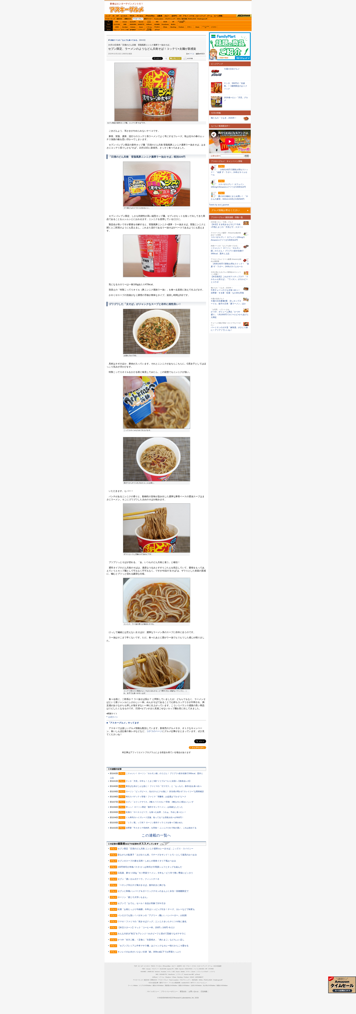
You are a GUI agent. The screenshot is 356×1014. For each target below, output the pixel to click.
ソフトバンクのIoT (205, 27)
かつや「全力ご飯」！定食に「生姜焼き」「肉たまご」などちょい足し (151, 939)
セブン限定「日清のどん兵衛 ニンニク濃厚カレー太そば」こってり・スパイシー (155, 848)
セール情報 (218, 16)
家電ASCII (128, 19)
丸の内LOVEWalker (209, 985)
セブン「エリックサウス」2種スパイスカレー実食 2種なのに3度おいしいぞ (159, 802)
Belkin (173, 24)
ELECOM (117, 24)
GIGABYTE (141, 24)
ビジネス (124, 16)
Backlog (173, 27)
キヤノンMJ (125, 29)
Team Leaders (173, 980)
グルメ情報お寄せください (225, 210)
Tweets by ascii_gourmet (219, 205)
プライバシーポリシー (169, 991)
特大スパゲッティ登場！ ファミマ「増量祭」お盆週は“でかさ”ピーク (156, 796)
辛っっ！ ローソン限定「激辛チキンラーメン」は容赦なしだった (154, 807)
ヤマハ (189, 27)
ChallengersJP (202, 19)
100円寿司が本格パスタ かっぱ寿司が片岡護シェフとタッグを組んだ (150, 867)
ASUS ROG (133, 24)
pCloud (157, 29)
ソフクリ (213, 27)
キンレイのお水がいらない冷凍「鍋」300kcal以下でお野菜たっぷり (149, 952)
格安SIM (119, 19)
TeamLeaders (158, 19)
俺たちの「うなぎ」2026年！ (224, 118)
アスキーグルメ (138, 19)
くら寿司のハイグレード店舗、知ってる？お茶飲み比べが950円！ (155, 817)
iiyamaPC (133, 21)
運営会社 (183, 991)
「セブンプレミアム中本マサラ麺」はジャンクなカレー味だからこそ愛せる (153, 945)
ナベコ (191, 54)
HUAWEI (157, 24)
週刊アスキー (148, 19)
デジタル (140, 16)
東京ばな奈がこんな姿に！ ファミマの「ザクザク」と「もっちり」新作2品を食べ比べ (164, 786)
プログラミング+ (170, 19)
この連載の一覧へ (156, 835)
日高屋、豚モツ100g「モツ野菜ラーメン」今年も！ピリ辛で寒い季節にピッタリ (155, 873)
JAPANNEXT (133, 30)
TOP (135, 966)
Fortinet (181, 27)
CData (165, 27)
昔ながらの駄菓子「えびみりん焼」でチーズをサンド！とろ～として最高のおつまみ (157, 854)
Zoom (197, 27)
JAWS (117, 27)
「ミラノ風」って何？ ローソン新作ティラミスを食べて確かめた (154, 822)
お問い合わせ (194, 991)
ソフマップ (141, 29)
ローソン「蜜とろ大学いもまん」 (133, 897)
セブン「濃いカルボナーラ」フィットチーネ (138, 879)
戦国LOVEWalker (222, 985)
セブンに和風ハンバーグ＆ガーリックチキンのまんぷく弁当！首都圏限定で (153, 891)
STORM (210, 969)
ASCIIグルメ (126, 9)
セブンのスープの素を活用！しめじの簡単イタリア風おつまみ (147, 861)
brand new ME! (189, 974)
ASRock (149, 24)
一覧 (165, 58)
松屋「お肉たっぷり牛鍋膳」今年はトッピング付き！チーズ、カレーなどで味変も (156, 909)
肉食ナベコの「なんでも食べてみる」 (124, 40)
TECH (132, 16)
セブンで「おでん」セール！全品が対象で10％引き (142, 903)
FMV (116, 21)
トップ (107, 16)
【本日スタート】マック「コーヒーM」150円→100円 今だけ (146, 927)
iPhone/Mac (150, 16)
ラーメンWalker (133, 985)
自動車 (159, 16)
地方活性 (184, 19)
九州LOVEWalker (196, 985)
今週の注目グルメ (232, 69)
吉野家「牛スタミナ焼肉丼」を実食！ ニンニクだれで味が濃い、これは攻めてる (161, 828)
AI (113, 16)
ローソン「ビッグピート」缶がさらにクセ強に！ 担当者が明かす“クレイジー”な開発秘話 (165, 791)
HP (173, 21)
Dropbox (157, 27)
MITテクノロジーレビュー (199, 982)
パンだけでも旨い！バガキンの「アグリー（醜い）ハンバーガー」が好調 (152, 915)
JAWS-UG (150, 971)
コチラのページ (154, 731)
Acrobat (125, 27)
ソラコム (149, 27)
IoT (117, 16)
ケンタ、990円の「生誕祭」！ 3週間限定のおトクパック (235, 86)
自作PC (174, 16)
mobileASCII (185, 982)
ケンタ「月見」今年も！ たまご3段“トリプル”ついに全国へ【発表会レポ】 (158, 781)
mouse (125, 21)
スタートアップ (200, 16)
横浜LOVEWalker (158, 985)
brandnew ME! (149, 29)
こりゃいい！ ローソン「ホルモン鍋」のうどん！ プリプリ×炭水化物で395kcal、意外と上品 (227, 251)
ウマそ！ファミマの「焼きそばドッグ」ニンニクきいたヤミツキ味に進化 (152, 921)
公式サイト (113, 717)
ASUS (165, 21)
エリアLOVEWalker (145, 985)
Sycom (141, 21)
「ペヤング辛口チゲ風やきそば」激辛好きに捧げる (142, 885)
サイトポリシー (153, 991)
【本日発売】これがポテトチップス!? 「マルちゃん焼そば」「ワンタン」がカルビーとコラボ (229, 279)
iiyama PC (170, 969)
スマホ (191, 16)
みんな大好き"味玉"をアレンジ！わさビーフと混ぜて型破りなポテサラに (152, 933)
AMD (124, 24)
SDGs (179, 19)
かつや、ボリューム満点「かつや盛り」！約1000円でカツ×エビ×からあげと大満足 (230, 314)
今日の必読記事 (153, 982)
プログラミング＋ (185, 980)
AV (180, 16)
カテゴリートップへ (197, 747)
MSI (157, 21)
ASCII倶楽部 (243, 15)
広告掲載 (204, 991)
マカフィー (116, 29)
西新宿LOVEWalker (171, 985)
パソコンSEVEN (149, 22)
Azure (141, 27)
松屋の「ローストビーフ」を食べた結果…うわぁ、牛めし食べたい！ (156, 812)
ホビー (167, 16)
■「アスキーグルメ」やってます (123, 723)
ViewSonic (165, 24)
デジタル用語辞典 (174, 982)
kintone (132, 27)
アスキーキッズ (110, 19)
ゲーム (209, 16)
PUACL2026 (192, 19)
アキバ (185, 16)
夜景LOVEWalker (184, 985)
